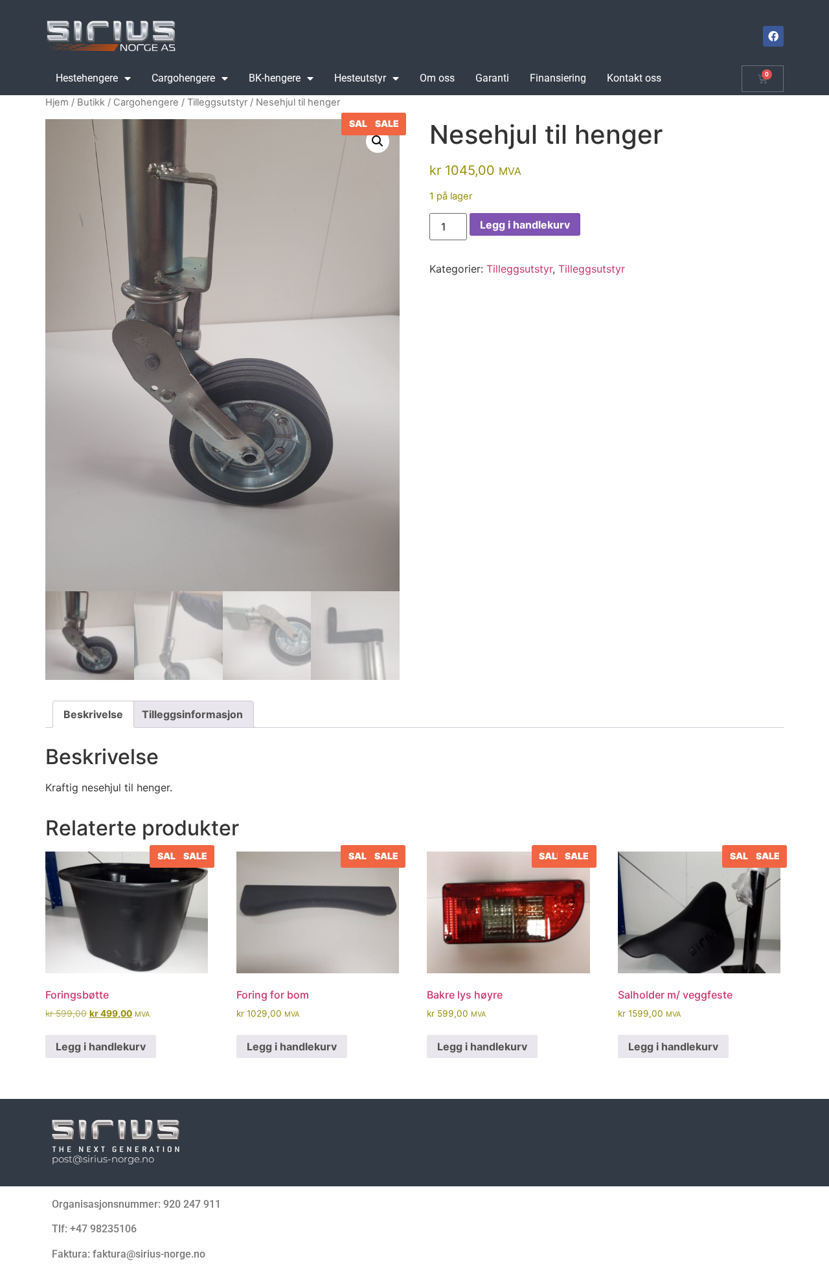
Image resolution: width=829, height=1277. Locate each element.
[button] (377, 141)
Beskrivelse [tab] (93, 714)
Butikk (91, 102)
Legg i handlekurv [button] (101, 1046)
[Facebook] (773, 36)
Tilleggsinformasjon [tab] (192, 714)
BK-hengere (275, 78)
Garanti (492, 78)
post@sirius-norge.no (103, 1159)
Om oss (437, 78)
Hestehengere (87, 78)
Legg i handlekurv (525, 224)
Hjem (57, 102)
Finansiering (558, 78)
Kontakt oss (634, 78)
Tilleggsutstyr (217, 102)
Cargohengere (183, 78)
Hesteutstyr (360, 78)
